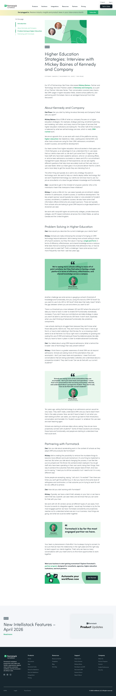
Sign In (110, 2)
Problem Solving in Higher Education (30, 31)
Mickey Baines (84, 85)
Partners (75, 6)
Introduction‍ (22, 23)
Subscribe (93, 12)
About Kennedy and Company (27, 28)
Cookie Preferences (103, 667)
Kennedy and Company (83, 88)
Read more (8, 634)
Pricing (83, 6)
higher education (51, 139)
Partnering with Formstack (26, 34)
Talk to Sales (106, 6)
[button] (35, 6)
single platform (90, 241)
